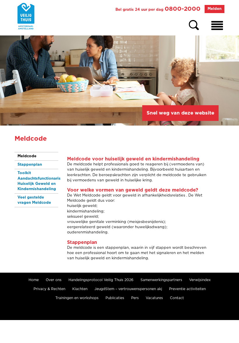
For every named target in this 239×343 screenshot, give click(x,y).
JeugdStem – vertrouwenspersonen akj (128, 289)
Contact (177, 298)
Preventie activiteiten (187, 289)
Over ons (53, 280)
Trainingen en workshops (77, 298)
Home (34, 280)
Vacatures (154, 298)
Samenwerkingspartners (161, 280)
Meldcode (26, 156)
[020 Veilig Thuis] (25, 16)
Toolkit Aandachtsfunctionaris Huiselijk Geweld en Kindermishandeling (37, 181)
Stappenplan (29, 165)
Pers (135, 298)
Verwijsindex (200, 280)
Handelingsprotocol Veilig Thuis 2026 (100, 280)
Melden (215, 9)
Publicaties (115, 298)
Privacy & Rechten (49, 289)
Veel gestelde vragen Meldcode (34, 200)
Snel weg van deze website (180, 112)
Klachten (79, 289)
